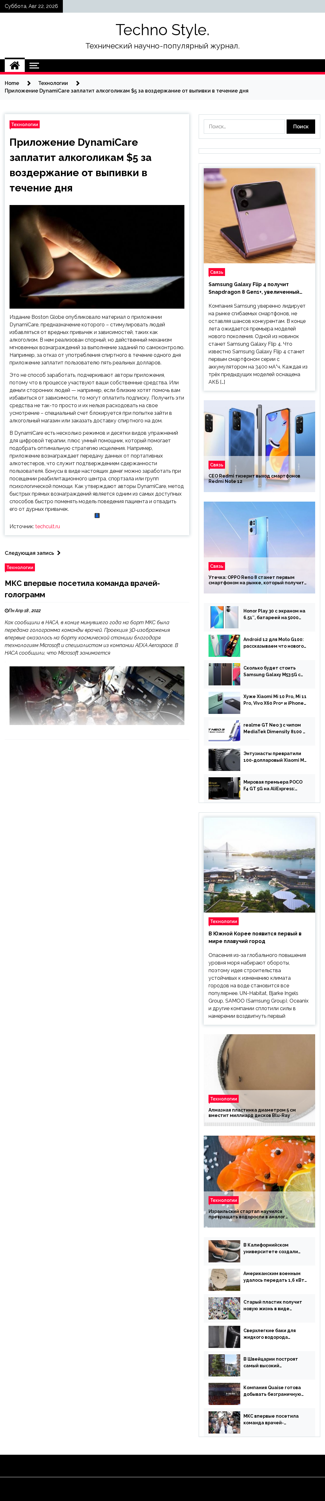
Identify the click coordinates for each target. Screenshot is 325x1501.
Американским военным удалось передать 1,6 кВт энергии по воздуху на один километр (273, 1277)
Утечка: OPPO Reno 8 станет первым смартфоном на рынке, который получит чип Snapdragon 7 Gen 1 (256, 580)
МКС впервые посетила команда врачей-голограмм (271, 1420)
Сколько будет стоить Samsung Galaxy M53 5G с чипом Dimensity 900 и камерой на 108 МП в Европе (272, 671)
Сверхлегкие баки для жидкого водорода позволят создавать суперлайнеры (269, 1334)
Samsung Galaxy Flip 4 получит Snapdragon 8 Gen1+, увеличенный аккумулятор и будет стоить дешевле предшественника (259, 288)
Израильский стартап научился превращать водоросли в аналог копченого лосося (247, 1214)
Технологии (24, 124)
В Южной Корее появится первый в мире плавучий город (255, 937)
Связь (216, 272)
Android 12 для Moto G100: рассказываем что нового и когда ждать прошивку (273, 643)
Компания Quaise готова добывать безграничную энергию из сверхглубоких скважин (274, 1391)
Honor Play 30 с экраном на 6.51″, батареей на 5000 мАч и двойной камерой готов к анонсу (274, 614)
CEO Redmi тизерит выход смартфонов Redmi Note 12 (254, 478)
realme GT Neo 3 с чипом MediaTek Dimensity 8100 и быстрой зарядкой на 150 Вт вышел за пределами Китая (274, 728)
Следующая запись (29, 553)
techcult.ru (47, 526)
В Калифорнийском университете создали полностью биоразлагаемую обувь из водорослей (270, 1248)
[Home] (15, 65)
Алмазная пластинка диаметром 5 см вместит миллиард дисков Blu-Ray (252, 1112)
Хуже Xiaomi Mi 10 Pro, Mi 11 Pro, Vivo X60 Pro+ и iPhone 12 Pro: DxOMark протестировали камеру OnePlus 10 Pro (275, 700)
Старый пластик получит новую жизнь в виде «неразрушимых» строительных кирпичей (272, 1305)
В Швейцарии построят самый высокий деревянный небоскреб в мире (273, 1363)
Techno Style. (162, 30)
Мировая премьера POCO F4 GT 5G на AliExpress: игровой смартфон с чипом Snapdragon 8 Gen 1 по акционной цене (274, 785)
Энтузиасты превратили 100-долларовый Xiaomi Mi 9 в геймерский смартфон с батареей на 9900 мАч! (274, 757)
